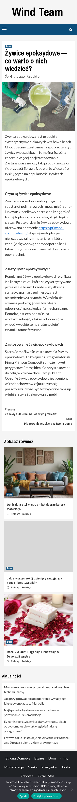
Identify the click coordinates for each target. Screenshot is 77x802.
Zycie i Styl (45, 776)
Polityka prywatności (46, 796)
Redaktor (33, 76)
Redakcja (26, 514)
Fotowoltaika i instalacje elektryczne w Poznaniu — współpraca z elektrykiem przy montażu (38, 740)
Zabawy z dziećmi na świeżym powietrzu (31, 411)
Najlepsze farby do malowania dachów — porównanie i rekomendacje (31, 712)
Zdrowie (27, 776)
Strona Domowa (18, 758)
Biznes (39, 758)
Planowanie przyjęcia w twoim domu (48, 421)
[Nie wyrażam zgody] (72, 790)
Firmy (63, 758)
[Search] (70, 30)
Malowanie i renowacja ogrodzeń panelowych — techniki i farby (36, 689)
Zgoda (23, 796)
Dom (8, 46)
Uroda (65, 767)
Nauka (32, 767)
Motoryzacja (14, 767)
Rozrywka (49, 767)
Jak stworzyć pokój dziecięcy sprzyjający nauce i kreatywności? (34, 580)
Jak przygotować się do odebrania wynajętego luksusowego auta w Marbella (35, 701)
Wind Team (37, 12)
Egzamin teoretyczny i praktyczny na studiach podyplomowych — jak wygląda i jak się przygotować (35, 726)
